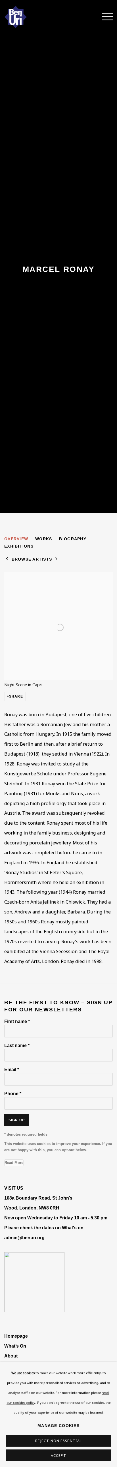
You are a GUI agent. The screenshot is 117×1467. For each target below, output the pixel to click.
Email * (11, 1069)
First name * (17, 1021)
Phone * (12, 1093)
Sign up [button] (17, 1120)
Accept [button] (58, 1455)
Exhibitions (19, 546)
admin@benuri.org (24, 1237)
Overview (16, 539)
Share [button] (16, 696)
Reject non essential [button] (58, 1440)
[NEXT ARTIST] (56, 559)
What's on (72, 1227)
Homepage (16, 1336)
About (11, 1355)
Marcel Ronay (58, 269)
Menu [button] (104, 17)
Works (43, 539)
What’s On (15, 1345)
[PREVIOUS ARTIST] (7, 559)
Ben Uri (24, 17)
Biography (72, 539)
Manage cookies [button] (58, 1425)
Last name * (17, 1045)
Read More (14, 1163)
